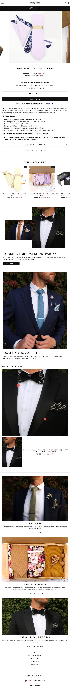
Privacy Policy (35, 658)
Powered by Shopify (35, 685)
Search (35, 652)
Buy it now (35, 99)
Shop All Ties (11, 263)
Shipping (27, 75)
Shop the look (35, 532)
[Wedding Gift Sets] (35, 559)
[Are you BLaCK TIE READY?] (35, 616)
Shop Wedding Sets (35, 593)
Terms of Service (35, 665)
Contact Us (35, 661)
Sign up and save (34, 676)
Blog (35, 668)
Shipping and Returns (35, 655)
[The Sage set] (35, 498)
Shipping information (35, 144)
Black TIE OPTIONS (35, 646)
